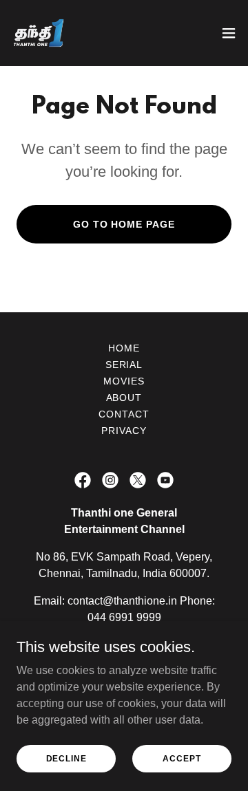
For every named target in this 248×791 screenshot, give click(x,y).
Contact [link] (124, 414)
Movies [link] (124, 381)
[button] (228, 33)
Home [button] (124, 348)
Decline (66, 758)
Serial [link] (124, 364)
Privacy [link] (124, 430)
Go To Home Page (124, 224)
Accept (181, 758)
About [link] (124, 397)
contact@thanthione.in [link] (122, 601)
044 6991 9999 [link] (124, 617)
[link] (38, 33)
